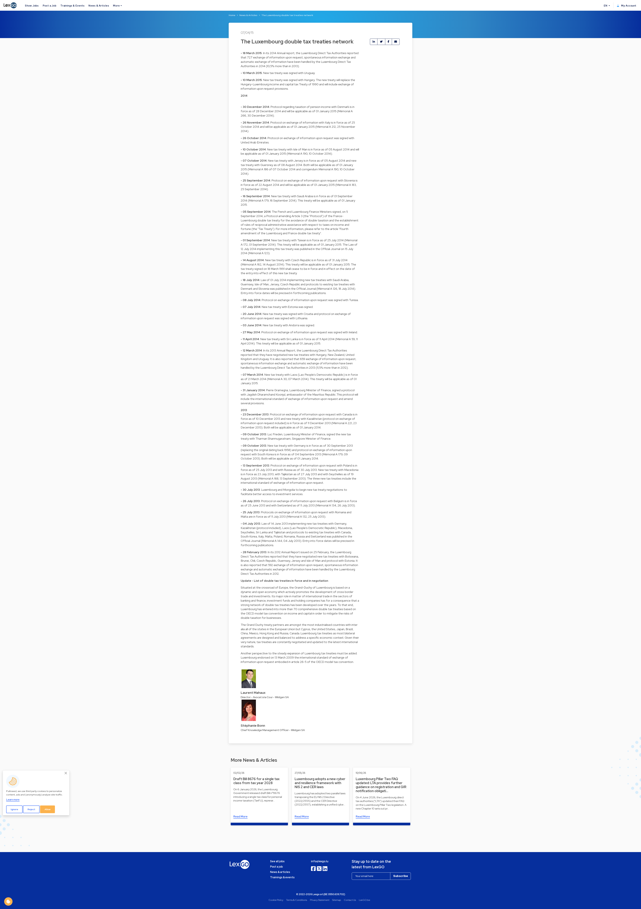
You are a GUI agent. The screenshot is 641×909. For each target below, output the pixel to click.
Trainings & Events (72, 5)
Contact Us (350, 899)
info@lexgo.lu (319, 861)
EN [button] (606, 5)
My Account (628, 5)
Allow (48, 809)
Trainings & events (282, 877)
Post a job (276, 866)
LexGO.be (364, 899)
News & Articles (98, 5)
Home (232, 15)
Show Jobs (32, 5)
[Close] (65, 773)
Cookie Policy (276, 899)
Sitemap (336, 899)
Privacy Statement (319, 899)
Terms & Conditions (296, 899)
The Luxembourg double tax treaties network (287, 15)
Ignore (14, 809)
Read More (240, 816)
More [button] (116, 5)
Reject (31, 809)
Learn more (13, 799)
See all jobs (277, 861)
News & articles (280, 872)
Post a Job (49, 5)
